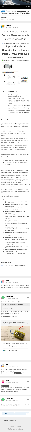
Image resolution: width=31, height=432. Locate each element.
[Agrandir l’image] (15, 43)
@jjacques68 (17, 373)
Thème (12, 426)
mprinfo (5, 17)
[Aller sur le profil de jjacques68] (3, 297)
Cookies (19, 426)
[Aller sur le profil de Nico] (3, 281)
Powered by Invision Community (15, 429)
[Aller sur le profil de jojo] (3, 365)
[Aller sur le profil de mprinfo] (3, 26)
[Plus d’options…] (28, 26)
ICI (25, 265)
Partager (8, 413)
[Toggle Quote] (3, 304)
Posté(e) (12, 27)
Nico (19, 304)
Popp (13, 19)
